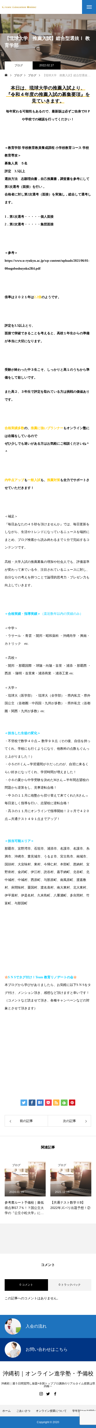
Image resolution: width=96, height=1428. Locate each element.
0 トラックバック (70, 1284)
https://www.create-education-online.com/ (40, 1022)
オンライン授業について (51, 1410)
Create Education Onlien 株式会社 (44, 1073)
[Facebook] (55, 1393)
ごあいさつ (23, 1410)
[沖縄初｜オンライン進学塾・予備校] (19, 7)
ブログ (18, 65)
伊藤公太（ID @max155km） (38, 1059)
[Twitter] (48, 1393)
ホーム (6, 1410)
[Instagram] (41, 1393)
